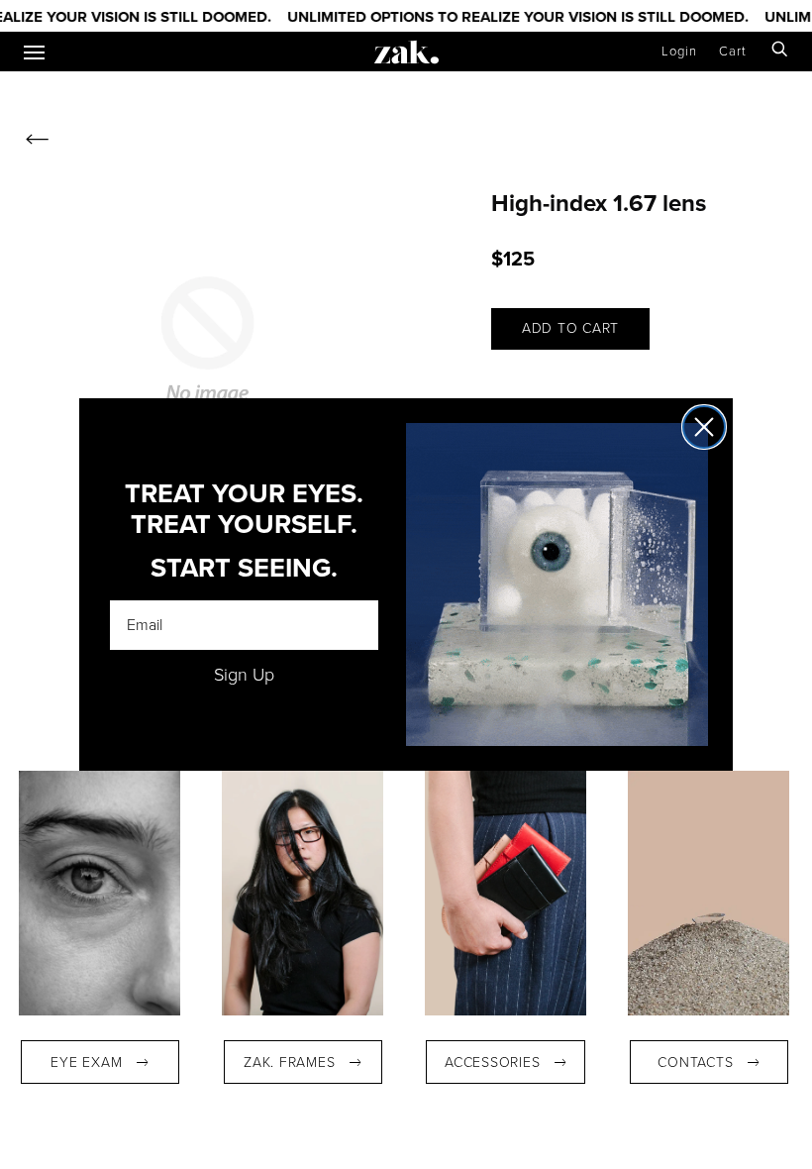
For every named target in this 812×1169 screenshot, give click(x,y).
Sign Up (244, 675)
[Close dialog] (704, 427)
